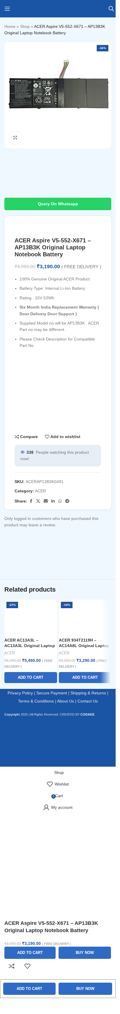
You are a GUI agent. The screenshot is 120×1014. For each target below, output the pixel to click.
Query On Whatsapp (58, 203)
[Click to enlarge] (15, 137)
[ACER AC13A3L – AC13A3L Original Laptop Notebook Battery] (30, 617)
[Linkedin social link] (53, 501)
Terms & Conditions (36, 701)
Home (9, 26)
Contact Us (87, 701)
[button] (30, 677)
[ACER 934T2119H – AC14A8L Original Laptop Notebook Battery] (85, 617)
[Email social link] (46, 501)
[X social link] (38, 501)
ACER (40, 491)
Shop (25, 26)
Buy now (85, 988)
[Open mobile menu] (7, 9)
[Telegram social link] (67, 501)
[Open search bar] (111, 8)
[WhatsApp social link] (60, 501)
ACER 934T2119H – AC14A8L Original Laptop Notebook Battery (84, 646)
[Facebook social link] (30, 501)
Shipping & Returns (88, 693)
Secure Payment (51, 693)
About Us (65, 701)
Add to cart (29, 988)
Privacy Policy (20, 693)
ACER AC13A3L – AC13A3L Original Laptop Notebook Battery (29, 646)
